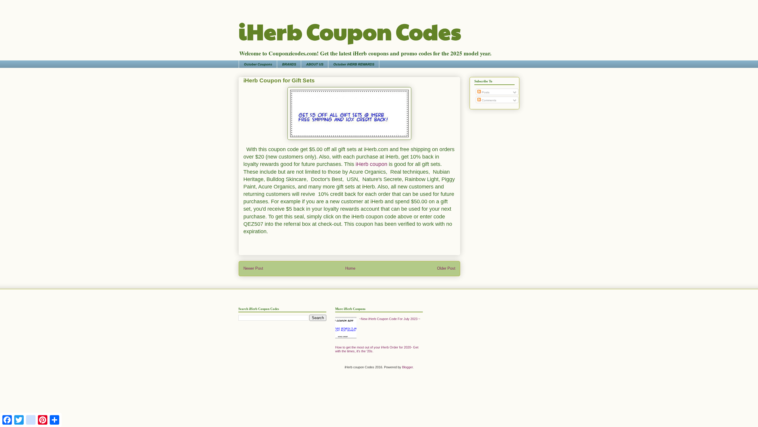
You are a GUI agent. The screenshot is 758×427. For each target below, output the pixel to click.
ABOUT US (314, 64)
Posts (485, 92)
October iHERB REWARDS (353, 64)
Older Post (446, 268)
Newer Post (253, 268)
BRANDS (289, 64)
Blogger (407, 367)
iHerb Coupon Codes (350, 30)
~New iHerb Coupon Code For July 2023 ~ (389, 319)
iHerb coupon (371, 164)
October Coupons (258, 64)
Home (350, 268)
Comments (488, 100)
